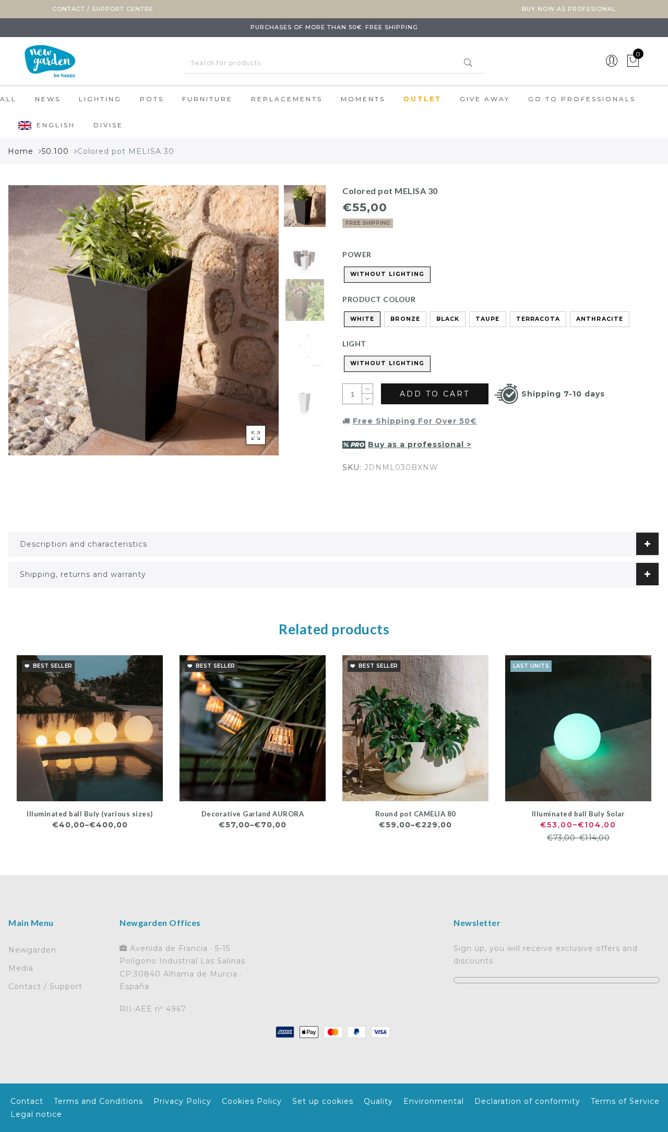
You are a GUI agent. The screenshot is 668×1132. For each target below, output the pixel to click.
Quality (378, 1101)
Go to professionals (582, 99)
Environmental (433, 1101)
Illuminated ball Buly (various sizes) (90, 814)
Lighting (100, 99)
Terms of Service (625, 1101)
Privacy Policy (182, 1101)
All (8, 99)
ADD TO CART (435, 394)
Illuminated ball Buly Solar (578, 814)
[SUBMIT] (334, 63)
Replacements (287, 99)
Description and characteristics (83, 544)
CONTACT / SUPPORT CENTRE (102, 9)
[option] (143, 320)
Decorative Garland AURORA (252, 814)
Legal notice (36, 1114)
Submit (468, 62)
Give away (485, 99)
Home (20, 151)
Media (20, 968)
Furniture (207, 99)
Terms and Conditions (98, 1101)
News (48, 99)
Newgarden (32, 950)
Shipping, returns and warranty (83, 574)
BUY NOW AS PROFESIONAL (569, 9)
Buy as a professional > (419, 444)
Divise (108, 125)
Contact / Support (45, 986)
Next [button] (246, 326)
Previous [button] (27, 326)
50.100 (55, 151)
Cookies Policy (252, 1101)
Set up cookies (322, 1101)
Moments (363, 99)
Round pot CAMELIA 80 (415, 814)
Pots (152, 99)
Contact (26, 1101)
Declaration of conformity (527, 1101)
